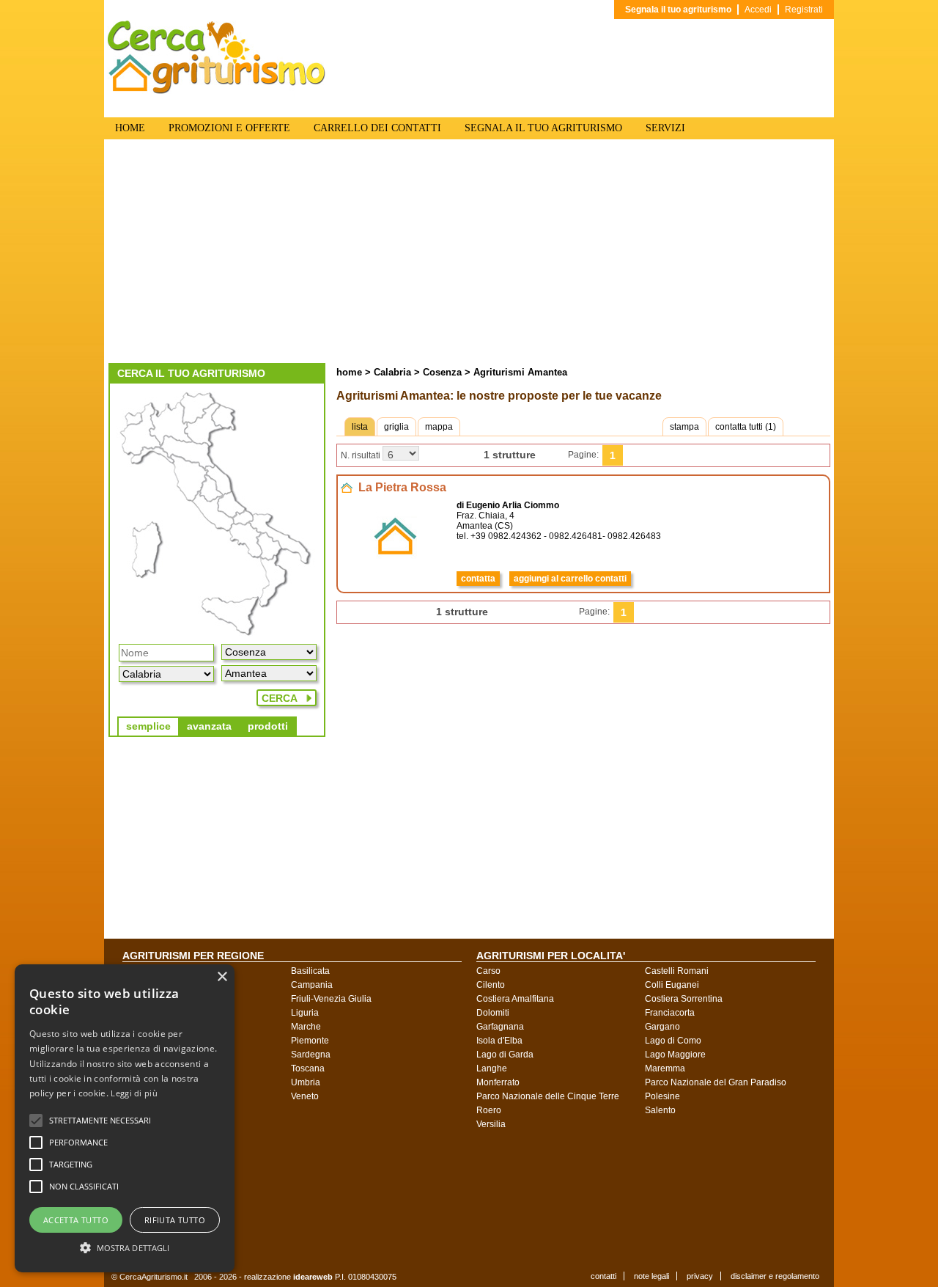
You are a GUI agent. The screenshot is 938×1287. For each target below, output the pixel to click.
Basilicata (310, 971)
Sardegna (310, 1054)
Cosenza (441, 372)
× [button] (221, 977)
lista (360, 427)
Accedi (758, 9)
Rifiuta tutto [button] (174, 1219)
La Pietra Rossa (402, 487)
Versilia (491, 1124)
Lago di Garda (504, 1054)
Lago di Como (673, 1040)
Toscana (308, 1068)
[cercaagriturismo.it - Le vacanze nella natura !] (217, 91)
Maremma (665, 1068)
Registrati (804, 9)
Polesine (662, 1096)
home (349, 372)
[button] (100, 1120)
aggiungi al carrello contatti (570, 578)
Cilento (490, 985)
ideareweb (313, 1276)
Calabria (392, 372)
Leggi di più (134, 1093)
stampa (684, 427)
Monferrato (498, 1082)
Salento (660, 1110)
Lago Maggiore (675, 1054)
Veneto (305, 1096)
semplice (148, 726)
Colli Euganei (672, 985)
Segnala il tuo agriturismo (678, 9)
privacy (700, 1276)
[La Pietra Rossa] (396, 570)
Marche (306, 1027)
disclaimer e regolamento (775, 1276)
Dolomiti (492, 1013)
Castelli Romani (677, 971)
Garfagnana (500, 1027)
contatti (603, 1276)
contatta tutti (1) (745, 427)
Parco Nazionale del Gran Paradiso (715, 1082)
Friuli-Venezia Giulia (331, 999)
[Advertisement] (469, 253)
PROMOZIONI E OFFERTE (229, 127)
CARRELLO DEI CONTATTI (377, 127)
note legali (651, 1276)
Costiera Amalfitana (515, 999)
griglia (396, 427)
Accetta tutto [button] (75, 1219)
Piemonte (310, 1040)
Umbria (305, 1082)
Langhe (491, 1068)
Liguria (305, 1013)
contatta (478, 578)
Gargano (662, 1027)
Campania (312, 985)
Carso (488, 971)
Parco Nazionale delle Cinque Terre (547, 1096)
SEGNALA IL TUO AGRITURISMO (543, 127)
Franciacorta (670, 1013)
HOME (130, 127)
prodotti (268, 726)
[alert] (124, 1118)
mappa (439, 427)
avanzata (209, 726)
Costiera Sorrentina (684, 999)
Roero (488, 1110)
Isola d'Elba (499, 1040)
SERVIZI (665, 127)
